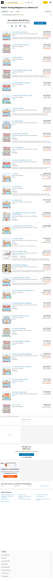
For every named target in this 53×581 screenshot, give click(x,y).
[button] (50, 2)
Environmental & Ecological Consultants (32, 33)
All (12, 11)
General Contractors (5, 501)
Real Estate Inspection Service (30, 110)
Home (2, 416)
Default (48, 11)
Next (32, 422)
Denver (2, 485)
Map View (6, 11)
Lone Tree (29, 485)
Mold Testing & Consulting (41, 494)
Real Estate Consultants (39, 240)
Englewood (16, 485)
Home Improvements (40, 496)
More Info (23, 254)
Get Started (40, 23)
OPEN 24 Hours (20, 14)
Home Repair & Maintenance (25, 499)
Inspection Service (36, 149)
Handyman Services (28, 149)
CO (5, 416)
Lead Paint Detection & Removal (30, 227)
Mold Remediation (5, 499)
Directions (18, 254)
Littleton (9, 416)
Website (13, 35)
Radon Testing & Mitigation (17, 33)
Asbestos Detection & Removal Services (42, 499)
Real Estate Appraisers (28, 240)
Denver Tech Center (44, 485)
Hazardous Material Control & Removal (32, 304)
